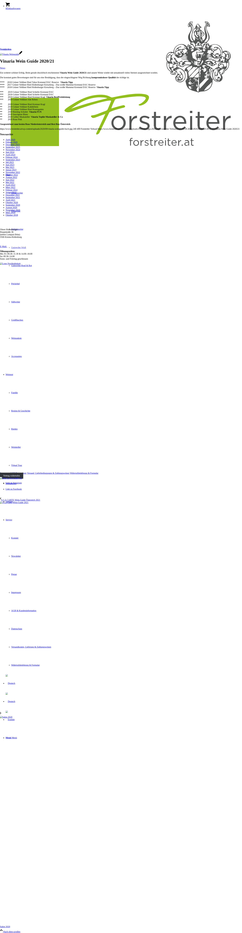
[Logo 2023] (121, 154)
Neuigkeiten (5, 49)
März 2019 (10, 212)
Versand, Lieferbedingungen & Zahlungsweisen (48, 473)
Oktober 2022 (12, 175)
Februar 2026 (12, 142)
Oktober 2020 (12, 202)
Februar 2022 (12, 190)
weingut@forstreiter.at (17, 246)
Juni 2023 (10, 165)
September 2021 (13, 197)
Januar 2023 (11, 170)
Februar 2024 (12, 157)
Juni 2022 (10, 180)
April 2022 (10, 185)
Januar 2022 (11, 192)
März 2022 (10, 187)
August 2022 (11, 177)
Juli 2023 (10, 162)
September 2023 (13, 160)
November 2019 (13, 210)
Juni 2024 (10, 152)
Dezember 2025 (13, 144)
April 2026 (10, 139)
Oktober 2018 (12, 215)
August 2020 (11, 207)
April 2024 (10, 155)
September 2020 (13, 205)
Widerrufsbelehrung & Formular (84, 473)
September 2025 (13, 147)
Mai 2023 (10, 167)
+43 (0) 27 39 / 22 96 (13, 242)
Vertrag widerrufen (11, 475)
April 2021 (10, 200)
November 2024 (13, 150)
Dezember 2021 (13, 195)
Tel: (2, 242)
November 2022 (13, 172)
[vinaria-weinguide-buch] (11, 54)
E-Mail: (3, 246)
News (2, 68)
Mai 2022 (10, 182)
